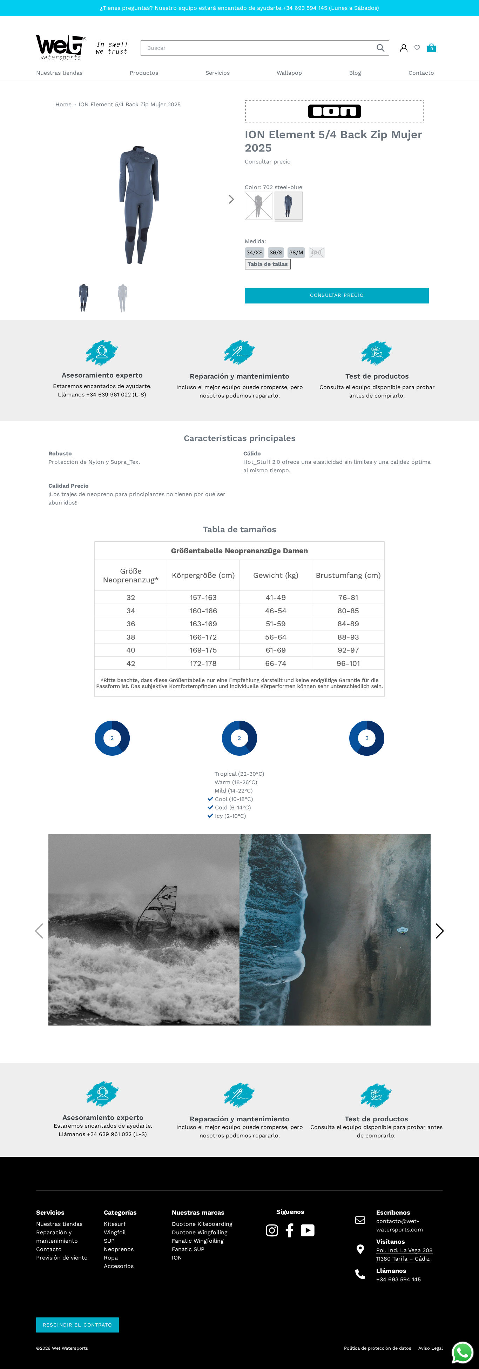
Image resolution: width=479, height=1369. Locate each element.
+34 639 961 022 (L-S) (116, 394)
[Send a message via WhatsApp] (462, 1352)
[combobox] (265, 48)
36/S (276, 252)
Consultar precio (337, 295)
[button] (231, 199)
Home (63, 104)
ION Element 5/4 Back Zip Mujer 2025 (130, 104)
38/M (296, 252)
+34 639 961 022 (109, 1134)
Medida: (255, 241)
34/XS (255, 252)
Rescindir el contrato (77, 1325)
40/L (316, 252)
